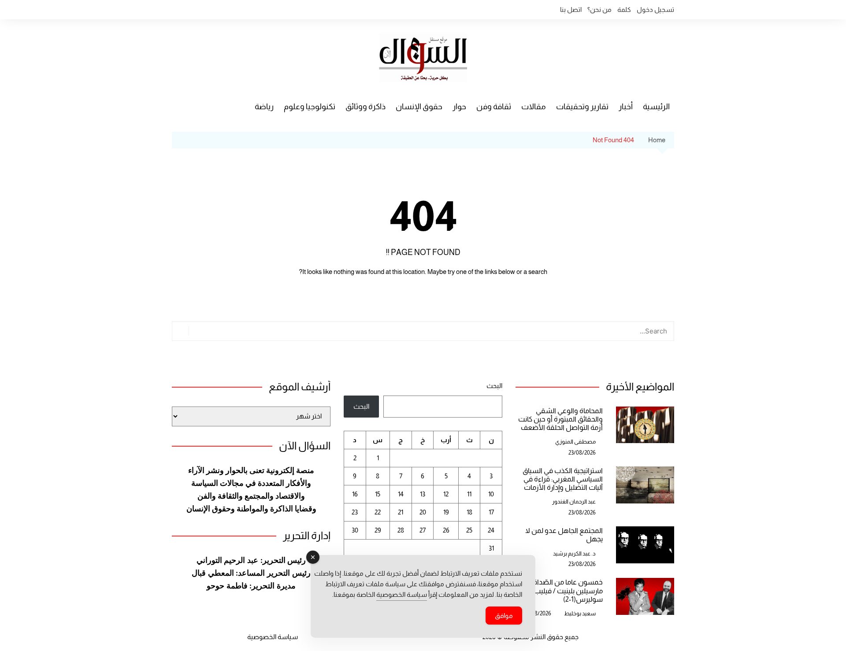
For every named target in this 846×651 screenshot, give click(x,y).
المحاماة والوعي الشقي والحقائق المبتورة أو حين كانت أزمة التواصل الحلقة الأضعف (560, 419)
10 (491, 494)
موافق (504, 615)
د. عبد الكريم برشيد (574, 553)
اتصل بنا (571, 9)
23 (355, 512)
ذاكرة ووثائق (365, 106)
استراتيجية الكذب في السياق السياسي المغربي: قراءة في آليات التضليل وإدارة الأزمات (563, 479)
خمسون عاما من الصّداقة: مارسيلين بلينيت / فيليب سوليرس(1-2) (565, 590)
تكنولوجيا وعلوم (309, 106)
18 (469, 512)
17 (491, 512)
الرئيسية (656, 106)
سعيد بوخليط (580, 613)
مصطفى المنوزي (575, 441)
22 (378, 512)
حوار (459, 106)
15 (377, 494)
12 (446, 494)
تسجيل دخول (655, 9)
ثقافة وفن (493, 106)
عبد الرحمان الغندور (574, 501)
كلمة (624, 9)
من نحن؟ (599, 9)
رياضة (264, 106)
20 (422, 512)
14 (401, 494)
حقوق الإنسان (419, 106)
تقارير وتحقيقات (582, 106)
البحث (494, 385)
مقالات (533, 106)
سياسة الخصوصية (272, 636)
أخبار (626, 106)
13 (422, 494)
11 (469, 494)
